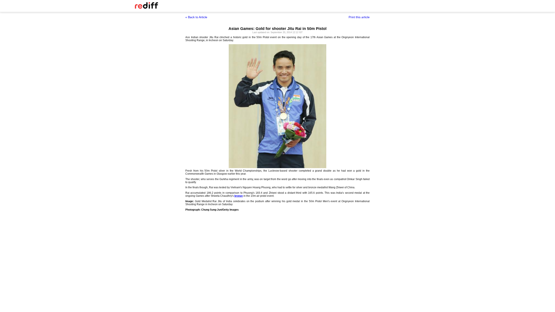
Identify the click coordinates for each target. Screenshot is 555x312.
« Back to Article (196, 17)
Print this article (359, 17)
